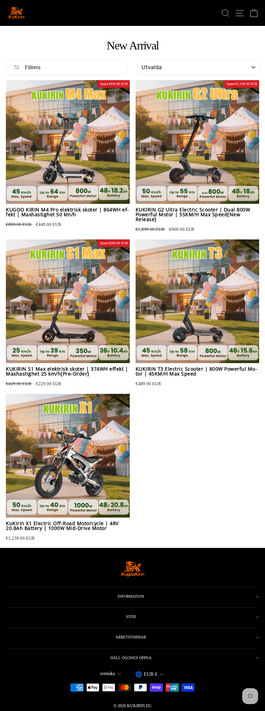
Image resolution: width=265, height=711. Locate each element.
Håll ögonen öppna (130, 658)
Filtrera (31, 67)
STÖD (131, 617)
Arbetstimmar (131, 637)
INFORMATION (131, 596)
